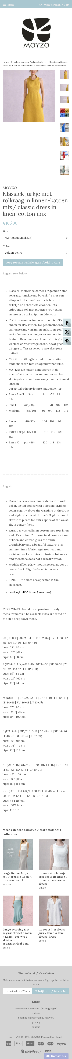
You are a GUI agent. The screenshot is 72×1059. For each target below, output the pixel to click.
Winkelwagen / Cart (56, 4)
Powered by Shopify (52, 1037)
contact (36, 1026)
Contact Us (57, 1055)
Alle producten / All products (28, 62)
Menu (11, 4)
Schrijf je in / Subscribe (50, 991)
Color (6, 246)
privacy (36, 1022)
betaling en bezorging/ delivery (36, 1017)
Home (6, 62)
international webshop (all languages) (36, 1008)
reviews (36, 1013)
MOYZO (35, 1037)
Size (5, 231)
